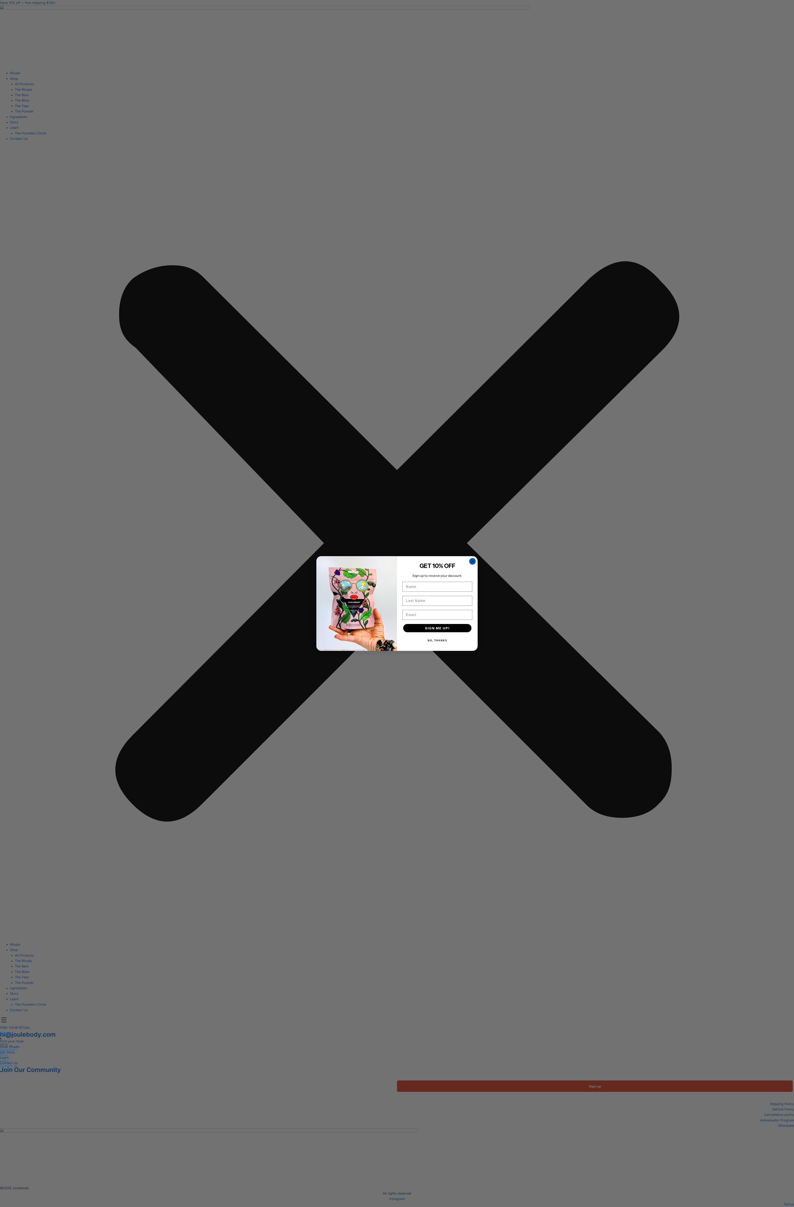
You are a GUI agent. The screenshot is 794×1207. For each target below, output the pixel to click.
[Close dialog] (472, 561)
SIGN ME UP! (437, 628)
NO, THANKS (437, 640)
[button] (4, 1020)
